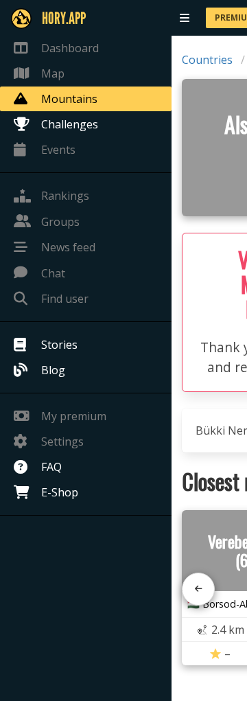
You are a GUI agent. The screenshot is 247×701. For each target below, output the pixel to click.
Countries (207, 59)
